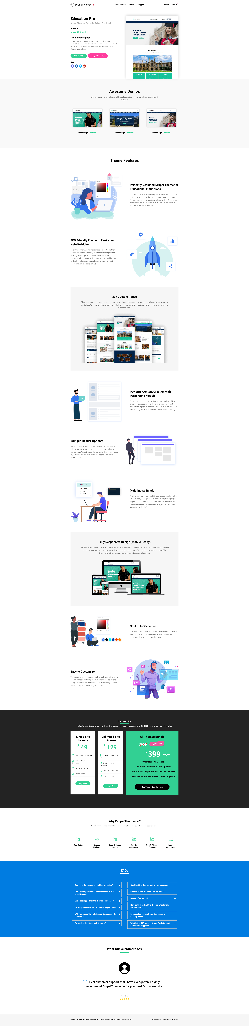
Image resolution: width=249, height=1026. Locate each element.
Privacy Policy (156, 1019)
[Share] (72, 66)
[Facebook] (76, 66)
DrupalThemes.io (81, 1019)
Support (141, 4)
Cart (174, 4)
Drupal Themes (120, 4)
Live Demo (78, 56)
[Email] (84, 66)
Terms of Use (167, 1019)
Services (132, 4)
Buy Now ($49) (98, 56)
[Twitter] (80, 66)
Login (166, 4)
